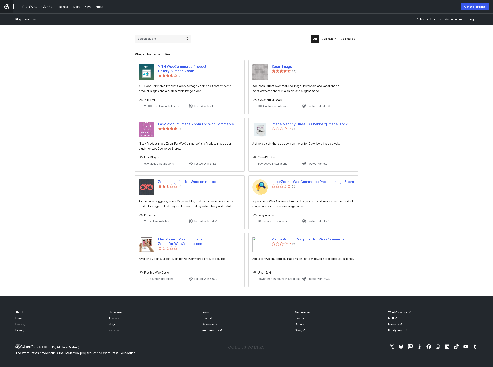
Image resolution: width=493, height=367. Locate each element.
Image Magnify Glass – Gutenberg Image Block (310, 124)
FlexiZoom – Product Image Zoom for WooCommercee (180, 241)
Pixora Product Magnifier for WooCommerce (308, 239)
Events (299, 318)
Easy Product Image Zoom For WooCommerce (196, 124)
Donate (301, 324)
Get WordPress (474, 6)
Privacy (20, 330)
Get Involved (303, 312)
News (19, 318)
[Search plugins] (187, 39)
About (19, 312)
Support (207, 318)
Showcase (115, 312)
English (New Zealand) (65, 347)
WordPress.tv (212, 330)
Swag (300, 330)
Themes (114, 318)
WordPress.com (400, 312)
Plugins (113, 324)
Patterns (114, 330)
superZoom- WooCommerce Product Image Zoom (313, 182)
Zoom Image (282, 67)
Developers (209, 324)
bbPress (395, 324)
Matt (392, 318)
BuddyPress (397, 330)
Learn (205, 312)
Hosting (20, 324)
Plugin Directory (25, 19)
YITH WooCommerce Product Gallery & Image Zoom (182, 69)
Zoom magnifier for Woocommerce (187, 182)
